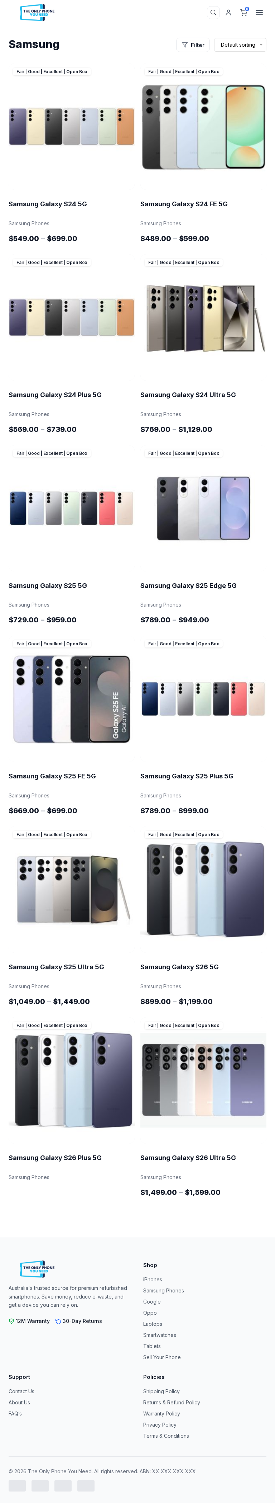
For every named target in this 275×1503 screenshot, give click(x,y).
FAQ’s (15, 1413)
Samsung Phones (163, 1290)
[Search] (213, 12)
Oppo (150, 1313)
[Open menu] (259, 12)
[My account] (228, 12)
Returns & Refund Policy (171, 1402)
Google (152, 1302)
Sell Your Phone (162, 1357)
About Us (19, 1402)
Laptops (152, 1324)
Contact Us (21, 1391)
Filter (197, 45)
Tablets (152, 1346)
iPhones (152, 1279)
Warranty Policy (161, 1413)
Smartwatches (159, 1335)
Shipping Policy (161, 1391)
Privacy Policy (160, 1425)
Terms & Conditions (166, 1436)
